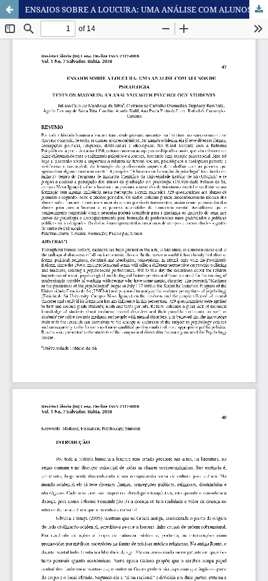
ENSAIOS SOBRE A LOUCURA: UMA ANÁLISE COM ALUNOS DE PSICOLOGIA (146, 9)
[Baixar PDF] (258, 9)
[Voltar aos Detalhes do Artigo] (9, 9)
